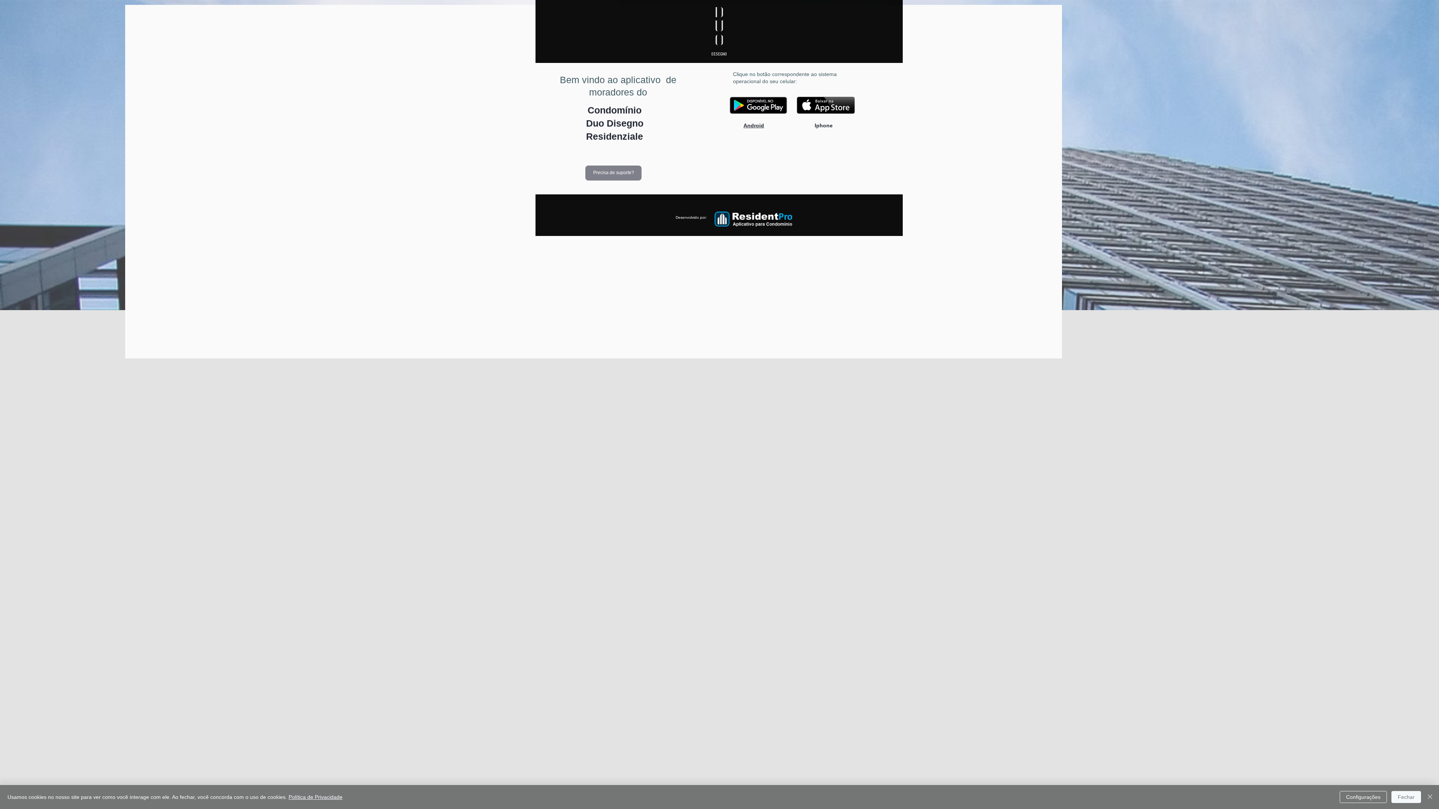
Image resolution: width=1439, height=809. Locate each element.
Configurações (1363, 797)
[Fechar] (1430, 797)
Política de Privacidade (316, 797)
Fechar (1406, 797)
